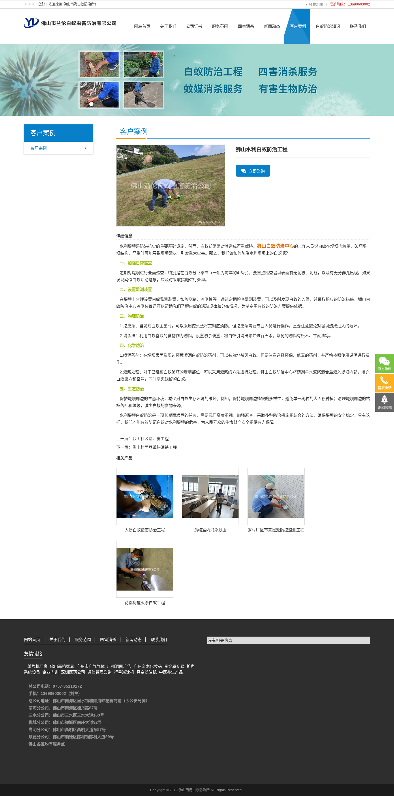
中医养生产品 (171, 672)
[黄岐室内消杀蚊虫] (210, 496)
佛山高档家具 (62, 666)
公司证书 (194, 26)
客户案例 (298, 26)
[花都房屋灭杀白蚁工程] (144, 568)
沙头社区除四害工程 (150, 438)
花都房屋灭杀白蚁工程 (145, 602)
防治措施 (346, 299)
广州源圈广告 (119, 666)
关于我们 (168, 26)
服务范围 (220, 26)
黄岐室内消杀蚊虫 (210, 530)
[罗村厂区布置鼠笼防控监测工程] (276, 496)
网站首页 (142, 26)
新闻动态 (272, 26)
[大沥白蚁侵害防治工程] (144, 496)
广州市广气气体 (90, 666)
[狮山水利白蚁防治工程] (170, 185)
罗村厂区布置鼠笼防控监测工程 (276, 530)
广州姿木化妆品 (148, 666)
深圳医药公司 (73, 672)
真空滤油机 (146, 672)
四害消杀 (246, 26)
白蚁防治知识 (328, 26)
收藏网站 (316, 5)
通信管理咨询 (99, 672)
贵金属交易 (174, 666)
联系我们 (358, 26)
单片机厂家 (37, 666)
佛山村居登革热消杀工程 (154, 447)
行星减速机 (124, 672)
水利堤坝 (177, 422)
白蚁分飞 (192, 272)
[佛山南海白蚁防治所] (70, 18)
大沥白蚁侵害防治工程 (145, 530)
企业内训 (50, 672)
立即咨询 (255, 171)
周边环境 (176, 355)
